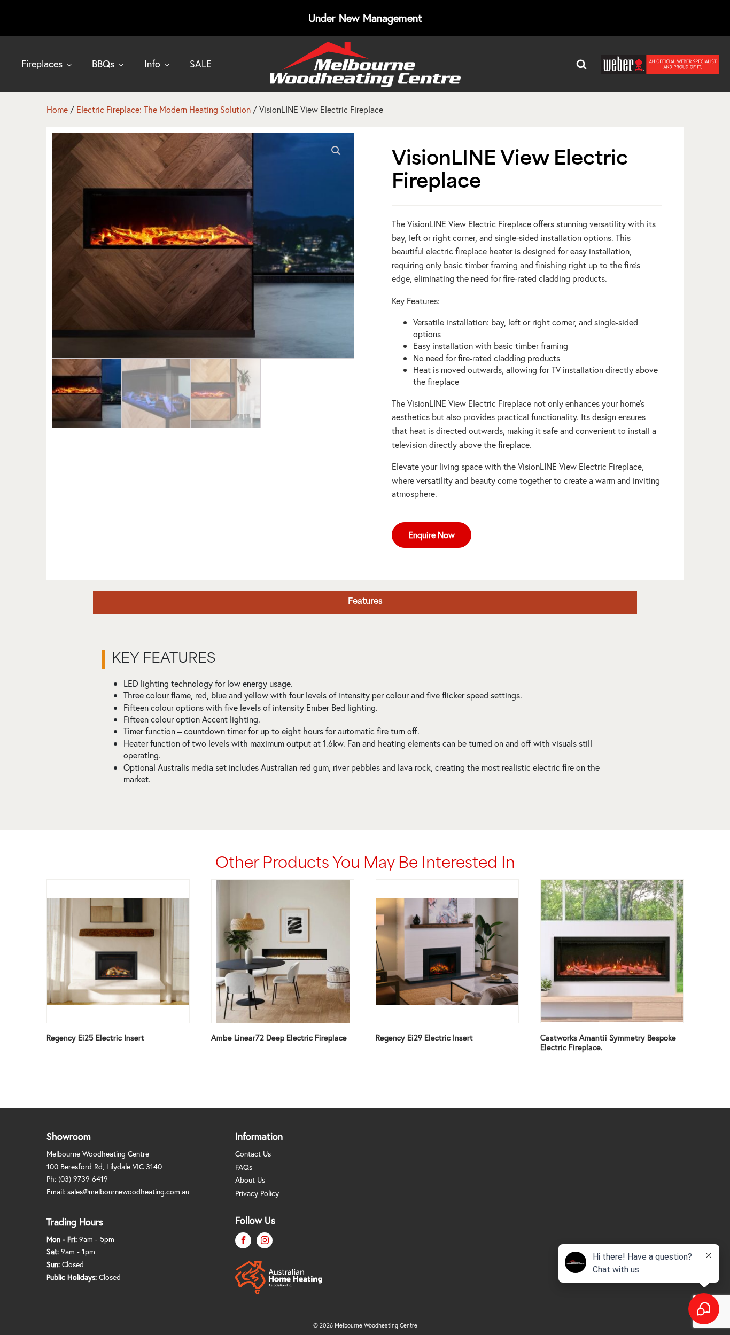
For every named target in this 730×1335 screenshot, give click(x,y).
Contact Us (253, 1153)
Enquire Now (431, 534)
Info (152, 63)
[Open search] (581, 64)
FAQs (243, 1167)
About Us (250, 1180)
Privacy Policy (257, 1193)
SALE (201, 63)
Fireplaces (42, 63)
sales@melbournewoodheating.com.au (128, 1191)
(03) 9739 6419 (83, 1179)
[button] (336, 150)
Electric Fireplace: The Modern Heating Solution (163, 109)
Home (57, 109)
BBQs (103, 63)
